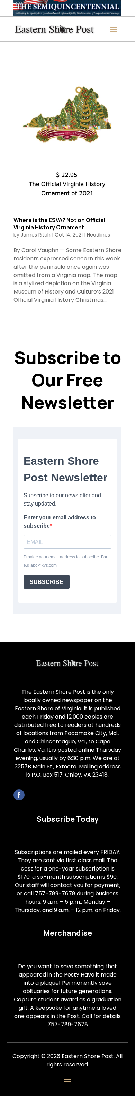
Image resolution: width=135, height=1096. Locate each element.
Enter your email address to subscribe (60, 522)
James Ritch (36, 234)
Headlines (98, 234)
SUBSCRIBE (46, 582)
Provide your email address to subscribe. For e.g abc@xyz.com (65, 561)
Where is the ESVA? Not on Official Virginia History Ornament (59, 223)
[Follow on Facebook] (19, 794)
